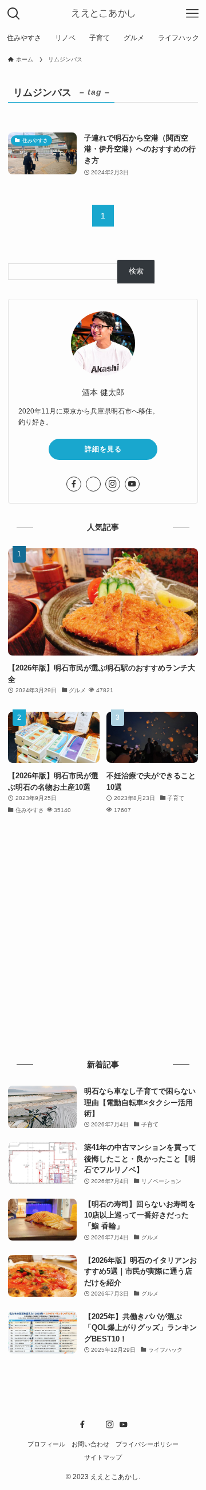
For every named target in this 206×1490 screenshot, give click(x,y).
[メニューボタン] (192, 14)
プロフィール (46, 1444)
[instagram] (112, 484)
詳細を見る (103, 449)
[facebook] (73, 484)
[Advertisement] (103, 937)
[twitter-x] (93, 484)
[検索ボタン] (13, 14)
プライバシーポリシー (147, 1444)
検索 (136, 271)
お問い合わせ (90, 1444)
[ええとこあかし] (103, 14)
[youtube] (132, 484)
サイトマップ (103, 1457)
